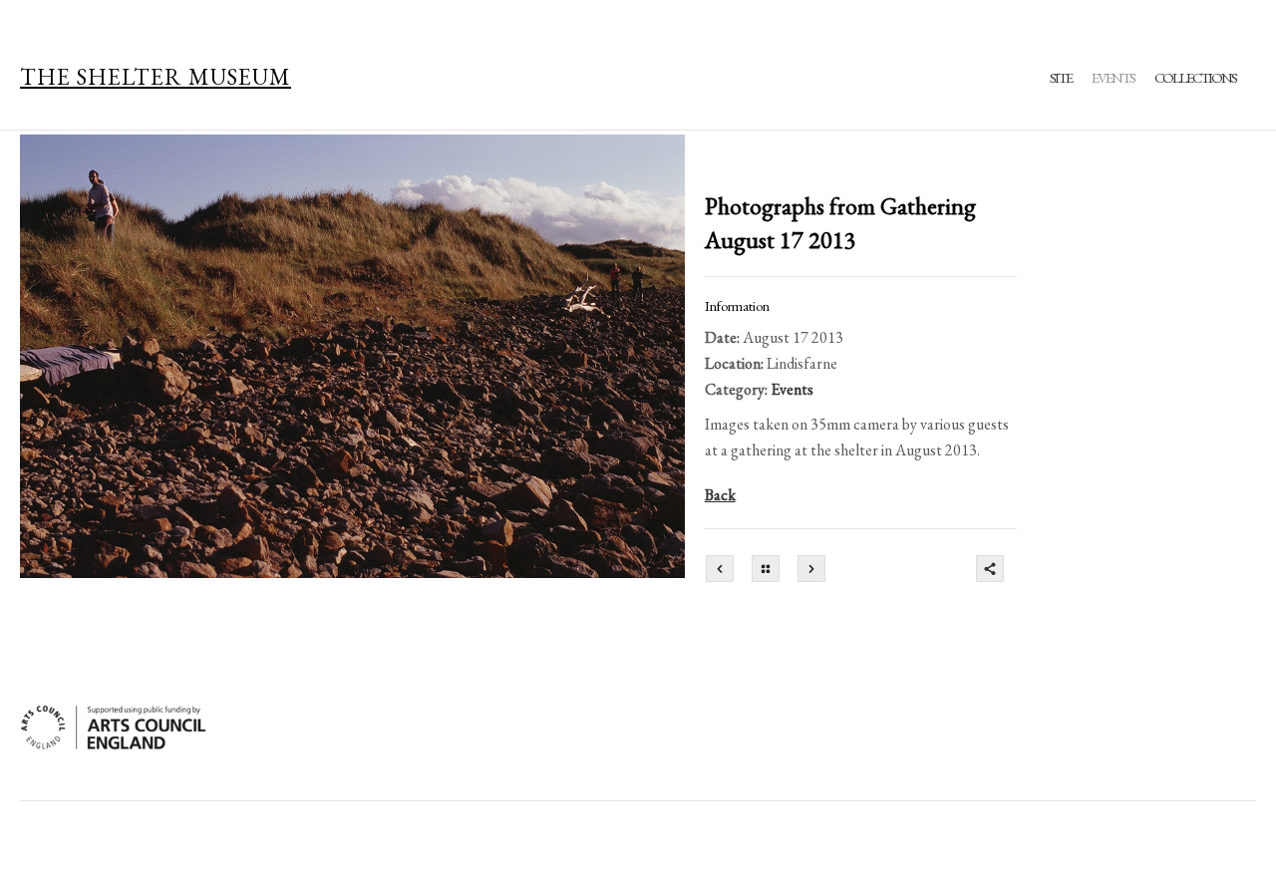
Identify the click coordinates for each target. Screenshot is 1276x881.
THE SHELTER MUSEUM (155, 76)
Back (720, 494)
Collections (1195, 77)
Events (1113, 77)
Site (1061, 77)
